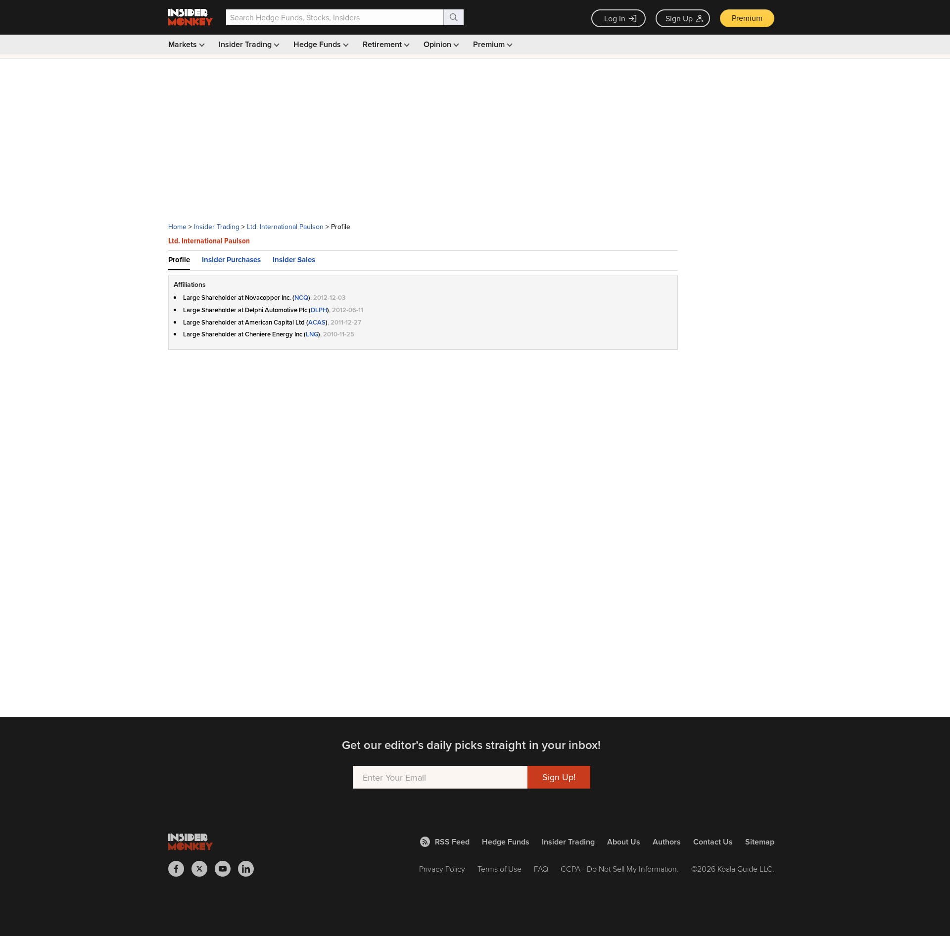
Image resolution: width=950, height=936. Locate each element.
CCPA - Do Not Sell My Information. (620, 868)
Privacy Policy (442, 868)
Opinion (438, 44)
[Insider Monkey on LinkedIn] (249, 869)
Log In (614, 18)
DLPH (319, 310)
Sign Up (679, 18)
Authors (667, 841)
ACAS (317, 322)
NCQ (301, 297)
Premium (747, 17)
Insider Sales (294, 259)
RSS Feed (452, 841)
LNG (312, 334)
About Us (623, 841)
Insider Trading (246, 44)
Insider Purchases (231, 259)
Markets (183, 44)
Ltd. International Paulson (285, 227)
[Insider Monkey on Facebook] (179, 869)
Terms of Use (499, 868)
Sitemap (759, 841)
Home (177, 227)
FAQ (541, 868)
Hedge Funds (318, 44)
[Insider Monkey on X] (203, 869)
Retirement (383, 44)
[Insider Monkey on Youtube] (226, 869)
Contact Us (713, 841)
